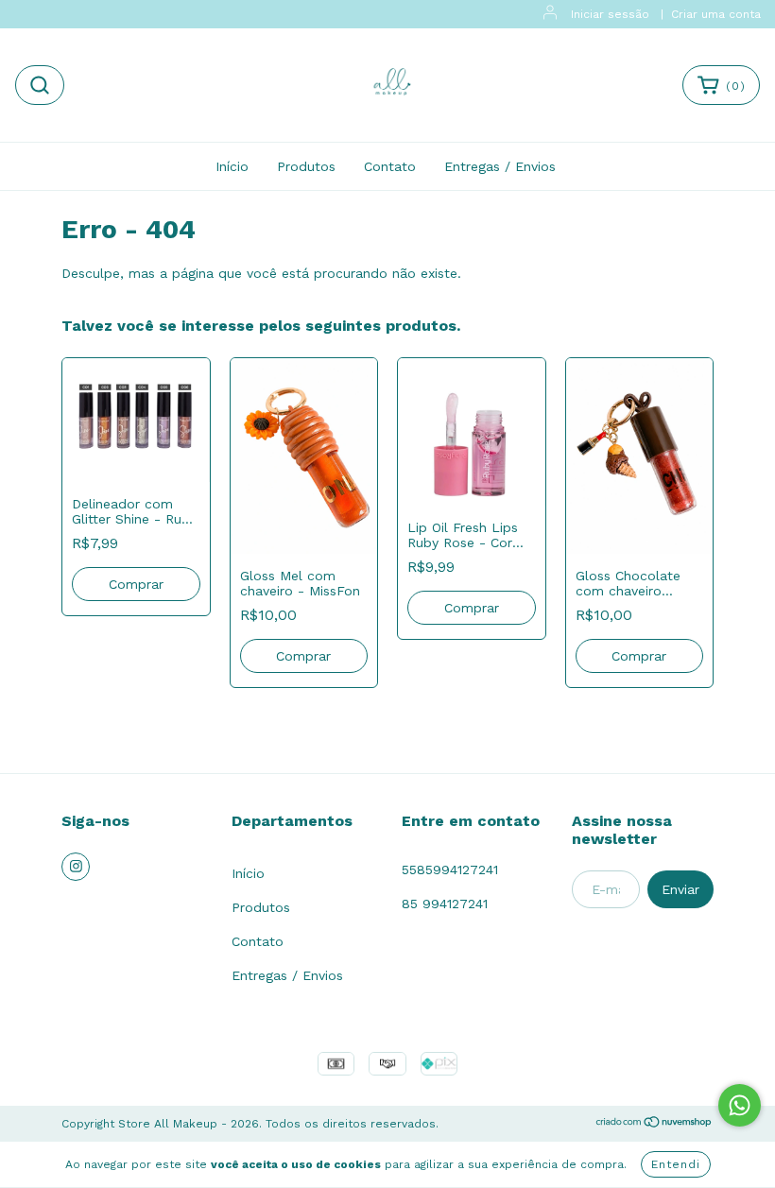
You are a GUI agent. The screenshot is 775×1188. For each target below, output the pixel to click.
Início (232, 166)
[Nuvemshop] (654, 1124)
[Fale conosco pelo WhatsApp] (739, 1105)
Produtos (306, 166)
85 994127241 (445, 903)
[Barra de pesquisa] (39, 85)
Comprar (136, 584)
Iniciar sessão (610, 14)
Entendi (675, 1164)
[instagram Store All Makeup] (75, 866)
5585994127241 (450, 869)
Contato (390, 166)
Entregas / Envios (500, 166)
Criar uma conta (716, 14)
